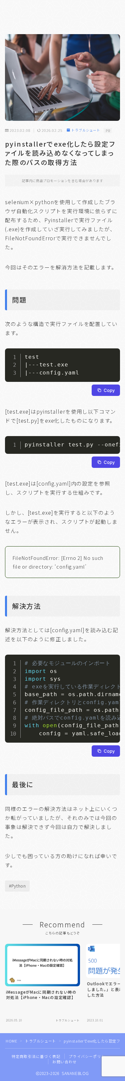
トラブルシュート (85, 130)
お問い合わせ (64, 1061)
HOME (11, 1041)
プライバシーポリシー (89, 1056)
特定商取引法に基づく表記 (36, 1056)
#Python (17, 886)
